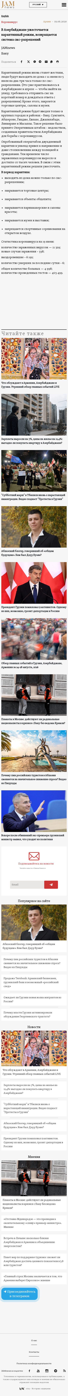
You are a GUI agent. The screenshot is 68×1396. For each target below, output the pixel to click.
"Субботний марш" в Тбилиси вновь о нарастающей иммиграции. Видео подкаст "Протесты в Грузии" (33, 497)
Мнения (34, 1157)
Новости (34, 1027)
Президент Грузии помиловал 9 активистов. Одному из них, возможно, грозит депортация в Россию (34, 609)
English (5, 16)
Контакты (34, 1352)
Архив (48, 21)
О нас (34, 1340)
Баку (5, 53)
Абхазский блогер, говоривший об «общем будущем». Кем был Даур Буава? (27, 553)
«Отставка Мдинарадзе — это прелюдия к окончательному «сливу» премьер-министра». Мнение (33, 1223)
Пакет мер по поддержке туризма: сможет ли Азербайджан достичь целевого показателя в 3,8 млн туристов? (34, 1261)
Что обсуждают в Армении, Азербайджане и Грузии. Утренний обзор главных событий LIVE (30, 385)
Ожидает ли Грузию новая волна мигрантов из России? (32, 999)
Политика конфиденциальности (34, 1363)
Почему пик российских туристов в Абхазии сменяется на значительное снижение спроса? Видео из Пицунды (34, 779)
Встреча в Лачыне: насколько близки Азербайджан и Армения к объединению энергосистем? (29, 1242)
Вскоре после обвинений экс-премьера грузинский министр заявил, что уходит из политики (32, 837)
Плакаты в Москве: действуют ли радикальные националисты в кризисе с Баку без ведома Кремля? (33, 721)
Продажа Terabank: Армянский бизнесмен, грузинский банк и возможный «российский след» (31, 982)
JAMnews (8, 48)
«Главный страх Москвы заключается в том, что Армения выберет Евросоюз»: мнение (33, 1278)
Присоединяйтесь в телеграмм (21, 1294)
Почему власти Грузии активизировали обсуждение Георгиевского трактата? (28, 1014)
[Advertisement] (34, 302)
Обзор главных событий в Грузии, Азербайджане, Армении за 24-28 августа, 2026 (31, 665)
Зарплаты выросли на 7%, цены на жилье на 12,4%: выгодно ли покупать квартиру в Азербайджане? (32, 441)
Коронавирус (9, 22)
